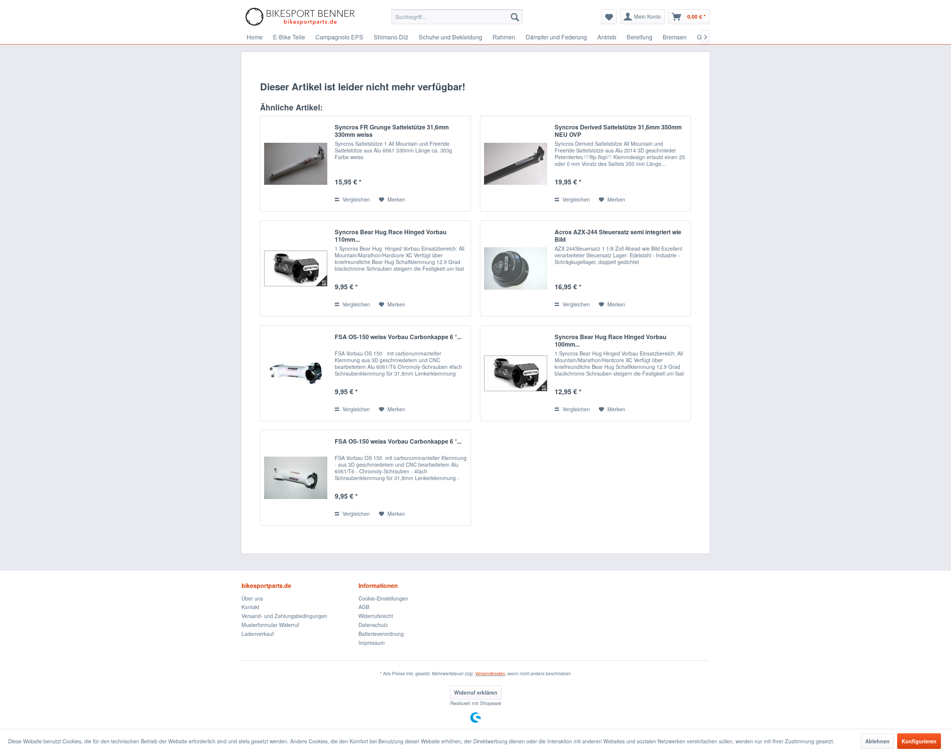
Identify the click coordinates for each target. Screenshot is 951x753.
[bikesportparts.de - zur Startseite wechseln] (299, 16)
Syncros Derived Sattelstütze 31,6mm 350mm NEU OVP (618, 130)
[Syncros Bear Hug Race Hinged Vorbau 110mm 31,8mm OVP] (295, 268)
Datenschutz (373, 624)
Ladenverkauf (257, 633)
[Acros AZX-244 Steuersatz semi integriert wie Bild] (515, 268)
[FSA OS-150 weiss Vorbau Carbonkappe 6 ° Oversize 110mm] (295, 373)
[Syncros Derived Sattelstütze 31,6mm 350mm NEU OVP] (515, 163)
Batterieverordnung (381, 633)
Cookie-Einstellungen (383, 598)
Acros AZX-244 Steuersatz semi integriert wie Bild (618, 235)
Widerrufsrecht (375, 616)
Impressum (371, 642)
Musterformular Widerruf (270, 624)
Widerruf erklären (475, 692)
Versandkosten (490, 673)
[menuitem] (457, 16)
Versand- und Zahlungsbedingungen (284, 616)
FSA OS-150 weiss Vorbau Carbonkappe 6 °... (398, 337)
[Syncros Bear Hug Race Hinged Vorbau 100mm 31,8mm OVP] (515, 373)
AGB (363, 607)
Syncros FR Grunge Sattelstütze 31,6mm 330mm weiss (392, 130)
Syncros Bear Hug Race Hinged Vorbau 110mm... (391, 235)
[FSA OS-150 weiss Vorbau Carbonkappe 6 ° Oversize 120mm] (295, 478)
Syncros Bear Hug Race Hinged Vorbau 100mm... (610, 340)
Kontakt (250, 607)
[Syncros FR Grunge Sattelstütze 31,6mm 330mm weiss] (295, 163)
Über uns (252, 598)
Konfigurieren (919, 741)
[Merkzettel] (609, 16)
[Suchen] (515, 16)
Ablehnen (877, 741)
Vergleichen (355, 199)
